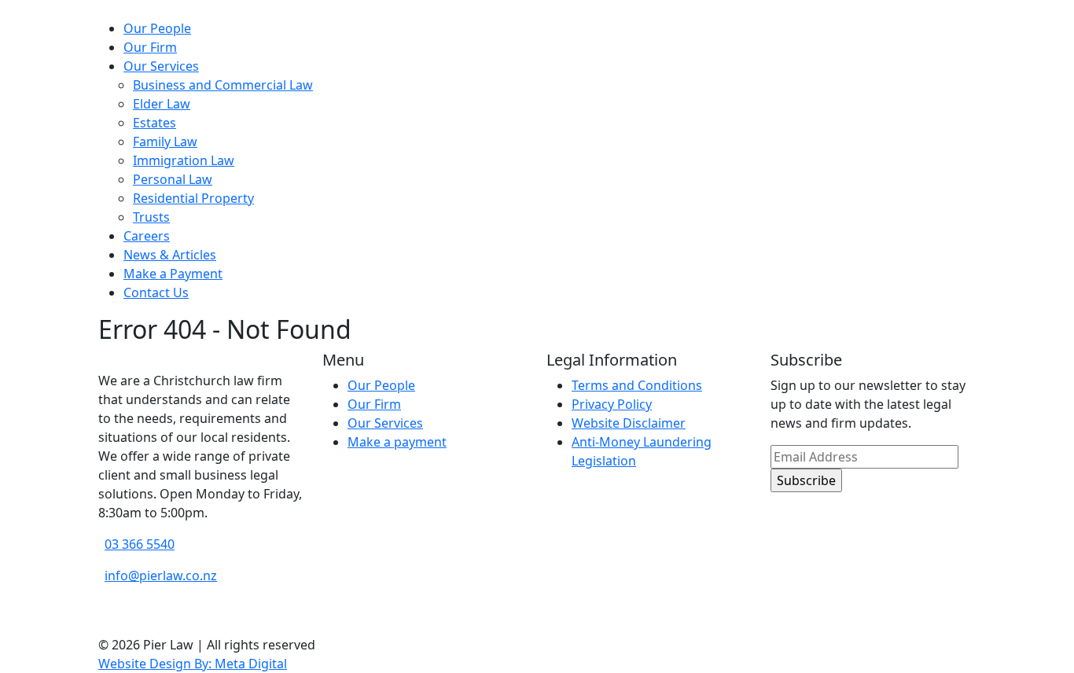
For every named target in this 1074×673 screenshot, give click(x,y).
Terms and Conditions (637, 385)
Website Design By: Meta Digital (192, 663)
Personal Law (172, 179)
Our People (157, 28)
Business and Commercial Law (223, 85)
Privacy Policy (612, 404)
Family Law (165, 141)
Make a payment (397, 442)
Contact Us (156, 292)
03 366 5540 (140, 544)
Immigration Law (183, 160)
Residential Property (193, 198)
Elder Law (161, 103)
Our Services (161, 66)
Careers (146, 236)
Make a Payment (173, 273)
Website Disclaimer (629, 423)
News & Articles (169, 254)
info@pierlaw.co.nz (161, 575)
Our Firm (150, 47)
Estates (154, 122)
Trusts (151, 217)
